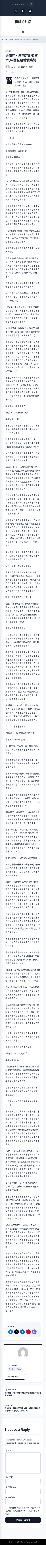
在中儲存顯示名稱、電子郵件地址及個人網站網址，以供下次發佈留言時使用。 (22, 1510)
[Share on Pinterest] (28, 1331)
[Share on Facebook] (10, 1331)
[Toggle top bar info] (31, 4)
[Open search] (16, 11)
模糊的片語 (23, 22)
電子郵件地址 (11, 1487)
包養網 (24, 481)
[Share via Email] (34, 1331)
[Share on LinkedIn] (22, 1331)
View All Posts (13, 1377)
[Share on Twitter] (16, 1331)
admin (13, 67)
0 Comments (13, 72)
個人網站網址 (11, 1497)
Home (4, 39)
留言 (8, 1451)
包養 (32, 1225)
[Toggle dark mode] (23, 11)
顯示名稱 (10, 1477)
